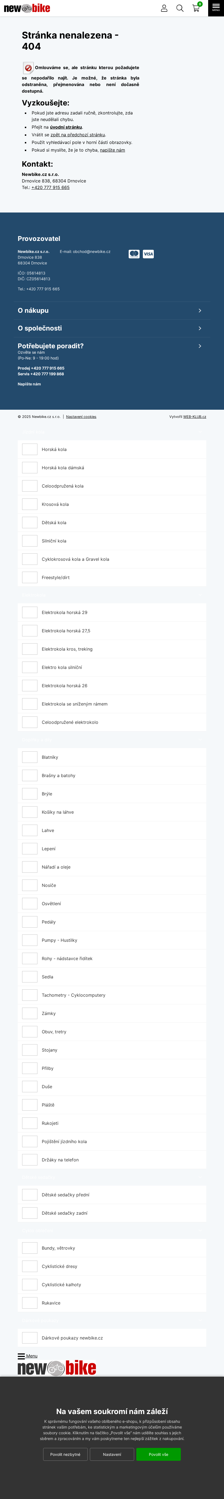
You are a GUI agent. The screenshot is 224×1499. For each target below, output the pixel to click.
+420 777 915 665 (50, 187)
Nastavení (112, 1454)
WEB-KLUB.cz (194, 417)
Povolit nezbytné (65, 1454)
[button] (180, 8)
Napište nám (29, 384)
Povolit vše (158, 1454)
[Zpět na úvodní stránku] (57, 1367)
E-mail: (66, 251)
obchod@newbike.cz (92, 251)
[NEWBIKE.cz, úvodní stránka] (27, 8)
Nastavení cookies (81, 417)
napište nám (112, 150)
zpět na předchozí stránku (78, 134)
